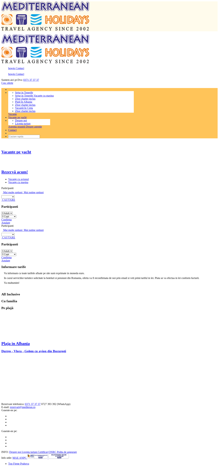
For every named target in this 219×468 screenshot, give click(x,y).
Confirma (6, 219)
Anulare (5, 222)
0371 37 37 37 (31, 79)
